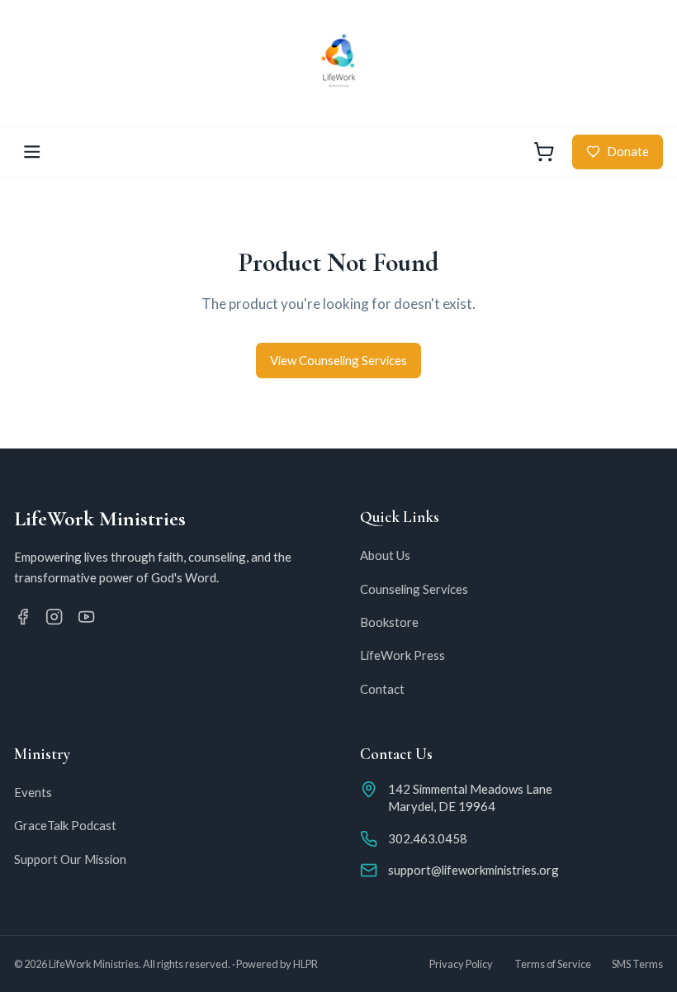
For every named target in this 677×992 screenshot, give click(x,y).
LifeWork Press (402, 655)
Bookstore (389, 622)
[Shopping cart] (543, 152)
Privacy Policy (461, 964)
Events (33, 792)
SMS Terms (637, 964)
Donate (628, 151)
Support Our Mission (70, 859)
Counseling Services (414, 588)
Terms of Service (552, 964)
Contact (382, 688)
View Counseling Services (338, 360)
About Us (385, 555)
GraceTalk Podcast (65, 825)
